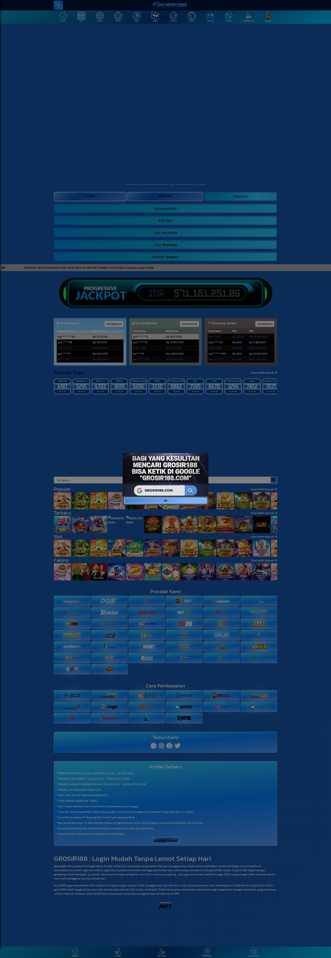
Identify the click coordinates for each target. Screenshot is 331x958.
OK (165, 500)
